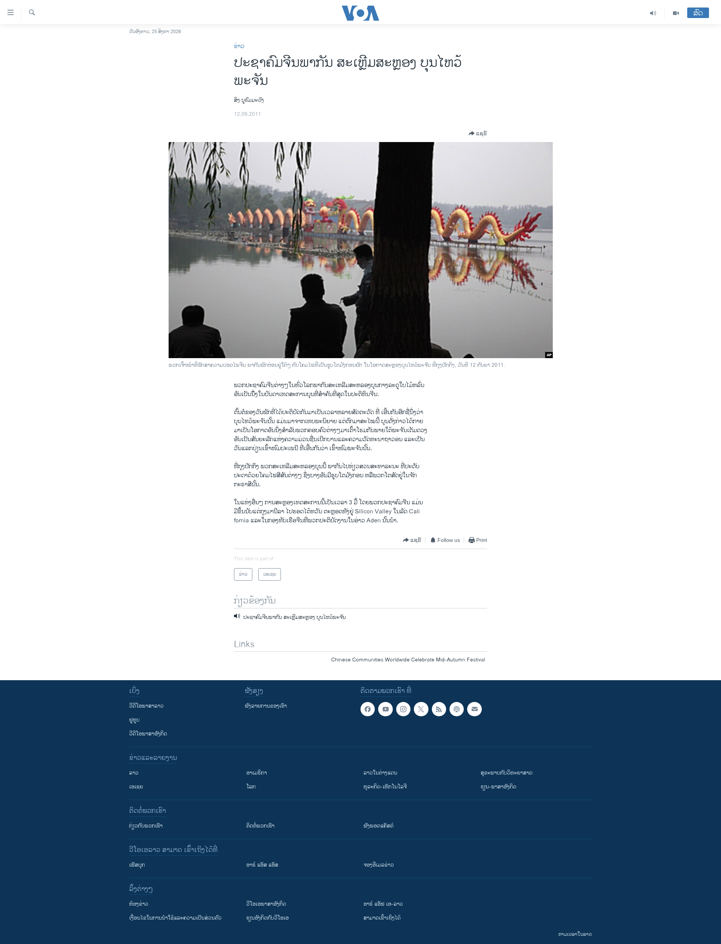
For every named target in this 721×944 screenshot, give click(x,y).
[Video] (676, 13)
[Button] (478, 133)
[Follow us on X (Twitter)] (421, 709)
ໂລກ (251, 787)
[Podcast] (456, 709)
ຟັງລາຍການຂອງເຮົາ (266, 706)
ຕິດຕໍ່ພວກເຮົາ (260, 826)
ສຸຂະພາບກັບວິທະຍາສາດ (506, 773)
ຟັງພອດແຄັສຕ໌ (379, 826)
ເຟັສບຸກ (137, 865)
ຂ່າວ (239, 46)
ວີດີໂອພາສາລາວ (146, 706)
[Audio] (653, 13)
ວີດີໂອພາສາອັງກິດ (148, 734)
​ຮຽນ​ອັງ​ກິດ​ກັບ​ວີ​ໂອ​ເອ (267, 918)
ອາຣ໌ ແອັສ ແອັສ (262, 865)
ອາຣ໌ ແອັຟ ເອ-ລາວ (383, 904)
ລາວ (134, 773)
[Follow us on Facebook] (367, 709)
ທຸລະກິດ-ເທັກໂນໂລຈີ (385, 787)
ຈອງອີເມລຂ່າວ (379, 865)
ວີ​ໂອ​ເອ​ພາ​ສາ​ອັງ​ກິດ (266, 904)
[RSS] (439, 709)
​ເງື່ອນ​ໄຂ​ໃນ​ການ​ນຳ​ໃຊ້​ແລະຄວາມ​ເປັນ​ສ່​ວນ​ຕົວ (175, 918)
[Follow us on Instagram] (403, 709)
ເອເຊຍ (136, 787)
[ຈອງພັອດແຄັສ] (474, 709)
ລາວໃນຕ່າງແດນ (380, 773)
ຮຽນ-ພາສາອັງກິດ (498, 787)
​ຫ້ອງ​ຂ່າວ (138, 904)
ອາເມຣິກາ (256, 773)
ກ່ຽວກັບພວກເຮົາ (146, 826)
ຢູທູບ (134, 720)
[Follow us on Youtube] (385, 709)
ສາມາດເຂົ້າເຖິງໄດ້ (382, 918)
